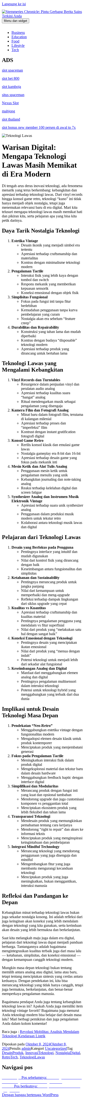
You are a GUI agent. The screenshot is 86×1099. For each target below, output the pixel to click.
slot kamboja (11, 87)
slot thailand (11, 119)
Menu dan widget (15, 21)
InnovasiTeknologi (39, 1053)
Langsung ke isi (14, 4)
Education (19, 37)
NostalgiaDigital (67, 1053)
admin (26, 1048)
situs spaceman (13, 95)
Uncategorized (56, 1048)
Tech (15, 50)
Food (15, 41)
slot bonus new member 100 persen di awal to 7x (39, 127)
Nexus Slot (10, 103)
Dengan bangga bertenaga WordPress (30, 1095)
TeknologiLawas (32, 1057)
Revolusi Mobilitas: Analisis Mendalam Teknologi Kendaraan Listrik (40, 1034)
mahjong (8, 111)
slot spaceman (12, 70)
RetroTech (10, 1057)
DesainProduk (12, 1053)
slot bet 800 (10, 78)
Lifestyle (18, 45)
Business (18, 33)
